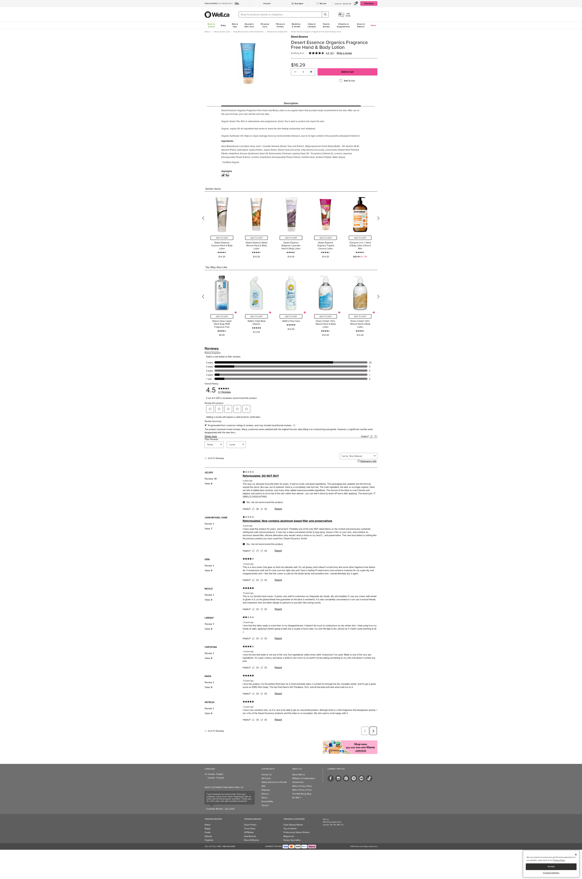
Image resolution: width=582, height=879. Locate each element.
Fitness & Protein (280, 25)
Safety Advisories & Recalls (274, 782)
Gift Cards (266, 778)
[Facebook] (331, 778)
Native (208, 824)
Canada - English (215, 774)
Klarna (264, 797)
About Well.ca (298, 774)
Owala (207, 832)
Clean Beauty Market (293, 824)
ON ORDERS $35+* (219, 3)
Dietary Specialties (292, 840)
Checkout (368, 3)
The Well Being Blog (301, 793)
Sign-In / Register (343, 4)
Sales (373, 25)
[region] (551, 863)
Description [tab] (291, 103)
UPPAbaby (249, 832)
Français (267, 3)
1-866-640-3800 (228, 846)
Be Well (296, 797)
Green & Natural (361, 25)
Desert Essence (299, 36)
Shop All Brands (251, 840)
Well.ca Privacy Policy (302, 786)
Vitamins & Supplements (343, 25)
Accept (551, 866)
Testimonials (298, 782)
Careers (265, 805)
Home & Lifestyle (312, 25)
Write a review (344, 53)
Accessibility (267, 801)
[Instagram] (338, 778)
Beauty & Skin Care (249, 25)
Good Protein (250, 824)
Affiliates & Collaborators (303, 778)
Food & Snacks (326, 25)
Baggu (208, 828)
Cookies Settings (551, 873)
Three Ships (249, 828)
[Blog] (354, 778)
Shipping (265, 789)
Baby (223, 25)
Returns (265, 793)
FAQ (263, 786)
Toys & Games (290, 828)
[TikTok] (369, 778)
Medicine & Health (296, 25)
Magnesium (288, 836)
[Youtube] (361, 778)
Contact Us (266, 774)
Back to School (211, 25)
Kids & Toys (235, 25)
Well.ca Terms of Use (302, 789)
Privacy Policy (559, 860)
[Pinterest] (346, 778)
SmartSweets (250, 836)
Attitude (208, 836)
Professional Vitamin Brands (296, 832)
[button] (295, 71)
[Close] (575, 854)
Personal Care (265, 25)
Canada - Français (216, 777)
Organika (209, 840)
